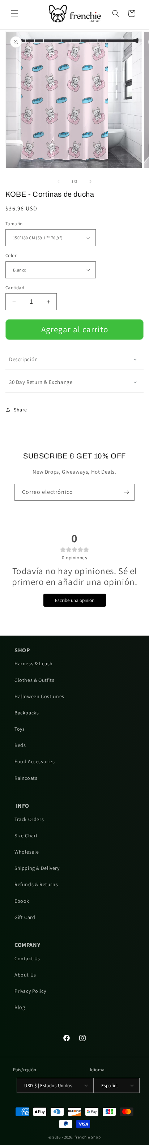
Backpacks (26, 712)
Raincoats (25, 778)
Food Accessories (34, 761)
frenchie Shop (87, 1137)
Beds (20, 745)
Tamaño (13, 224)
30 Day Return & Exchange (40, 382)
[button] (14, 13)
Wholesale (26, 852)
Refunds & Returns (36, 884)
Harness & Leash (33, 663)
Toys (19, 729)
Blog (19, 1007)
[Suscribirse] (126, 492)
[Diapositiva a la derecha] (90, 181)
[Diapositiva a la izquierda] (59, 181)
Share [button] (20, 409)
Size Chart (26, 835)
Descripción (23, 359)
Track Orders (29, 819)
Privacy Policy (30, 991)
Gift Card (24, 917)
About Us (25, 974)
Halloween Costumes (39, 696)
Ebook (21, 901)
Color (10, 255)
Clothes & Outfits (34, 680)
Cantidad (14, 288)
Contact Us (27, 958)
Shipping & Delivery (36, 868)
